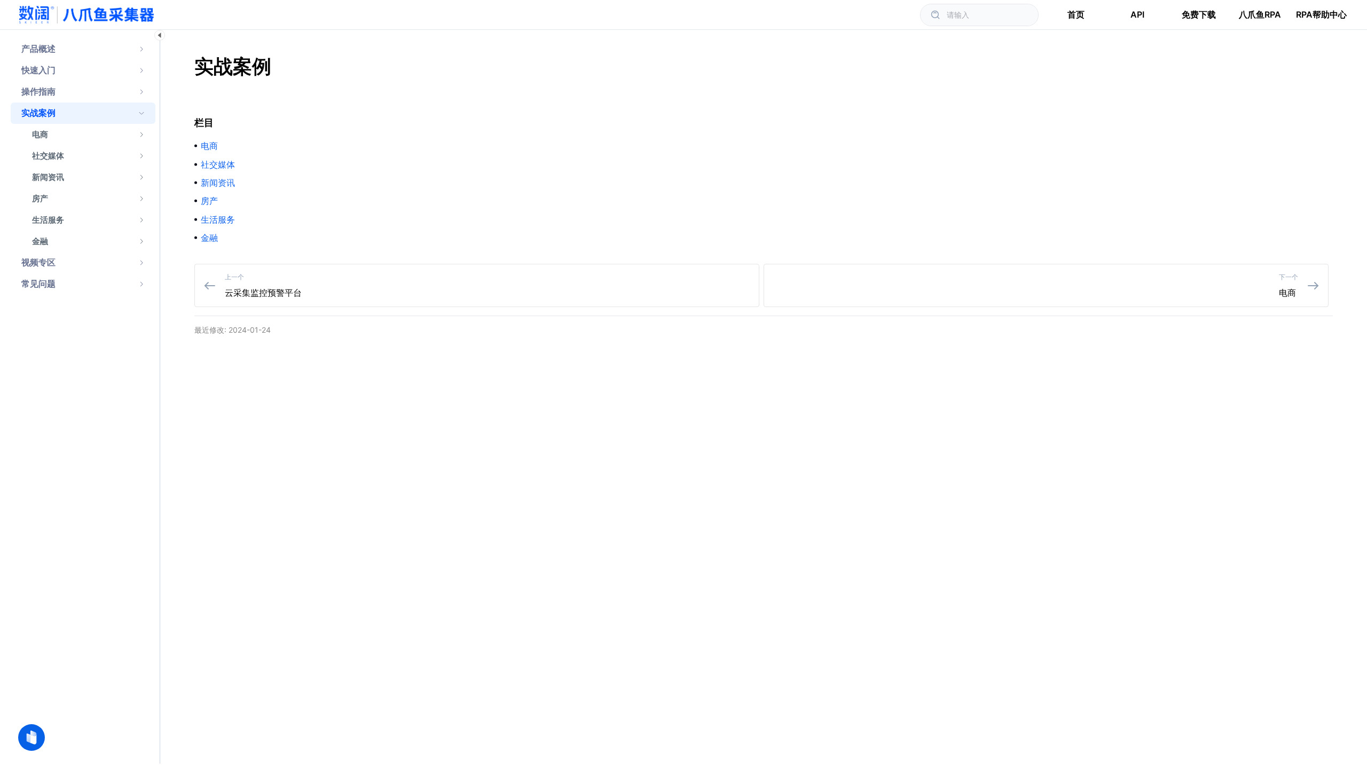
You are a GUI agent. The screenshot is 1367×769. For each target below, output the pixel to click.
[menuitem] (83, 49)
